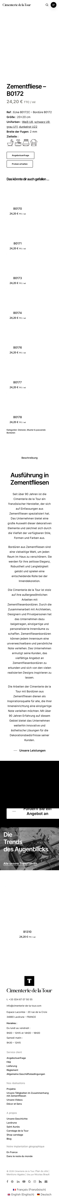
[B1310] (27, 908)
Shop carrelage (15, 1134)
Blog (9, 1138)
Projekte (11, 1088)
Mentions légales (16, 1174)
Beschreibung (29, 457)
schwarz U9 (42, 122)
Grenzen (22, 430)
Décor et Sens (14, 1103)
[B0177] (18, 369)
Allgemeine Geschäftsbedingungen (26, 1074)
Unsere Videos (15, 1099)
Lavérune (12, 1122)
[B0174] (18, 300)
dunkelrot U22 (28, 126)
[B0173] (18, 265)
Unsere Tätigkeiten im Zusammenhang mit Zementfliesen (28, 1094)
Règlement (12, 1070)
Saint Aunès (13, 1126)
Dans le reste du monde (20, 1156)
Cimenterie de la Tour (17, 5)
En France (12, 1152)
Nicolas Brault (42, 1174)
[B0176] (18, 334)
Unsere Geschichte (17, 1118)
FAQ (9, 1062)
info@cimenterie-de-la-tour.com (24, 1005)
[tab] (29, 458)
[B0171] (18, 230)
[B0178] (18, 404)
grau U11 (12, 126)
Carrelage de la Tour (17, 1130)
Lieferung (12, 1066)
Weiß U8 (27, 122)
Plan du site (41, 1171)
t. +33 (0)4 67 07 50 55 (20, 999)
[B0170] (18, 195)
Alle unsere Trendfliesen (20, 863)
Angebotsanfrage (16, 1058)
